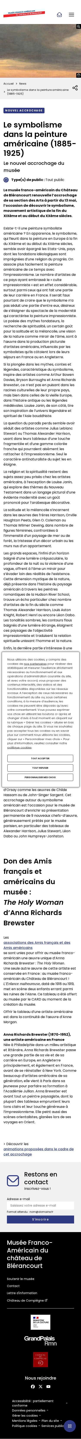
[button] (71, 15)
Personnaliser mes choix (40, 777)
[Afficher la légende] (78, 75)
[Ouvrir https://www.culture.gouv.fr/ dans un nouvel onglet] (40, 1323)
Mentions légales (24, 1421)
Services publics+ (54, 1426)
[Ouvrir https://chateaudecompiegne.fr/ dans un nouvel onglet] (40, 1360)
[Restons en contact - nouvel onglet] (59, 14)
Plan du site (50, 1421)
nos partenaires (35, 664)
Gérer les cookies (25, 1415)
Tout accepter (40, 758)
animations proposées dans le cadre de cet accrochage (38, 1152)
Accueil (8, 83)
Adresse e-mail (18, 1199)
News (23, 83)
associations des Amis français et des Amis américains (36, 945)
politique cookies (19, 747)
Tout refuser (40, 768)
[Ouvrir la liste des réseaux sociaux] (75, 88)
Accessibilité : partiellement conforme (33, 1403)
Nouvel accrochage (24, 110)
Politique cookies (24, 1426)
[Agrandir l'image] (78, 26)
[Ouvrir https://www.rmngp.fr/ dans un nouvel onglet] (40, 1341)
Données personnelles (28, 1410)
